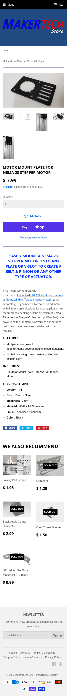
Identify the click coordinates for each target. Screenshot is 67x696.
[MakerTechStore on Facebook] (54, 664)
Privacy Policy (53, 657)
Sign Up (57, 635)
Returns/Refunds (33, 657)
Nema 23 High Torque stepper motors (29, 299)
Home (6, 50)
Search (13, 652)
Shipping (8, 186)
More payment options (33, 237)
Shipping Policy (11, 657)
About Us (25, 652)
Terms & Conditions (44, 652)
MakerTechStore (24, 674)
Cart (61, 4)
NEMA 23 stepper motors (47, 295)
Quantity (8, 196)
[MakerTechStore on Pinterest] (60, 664)
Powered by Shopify (47, 674)
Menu (10, 4)
